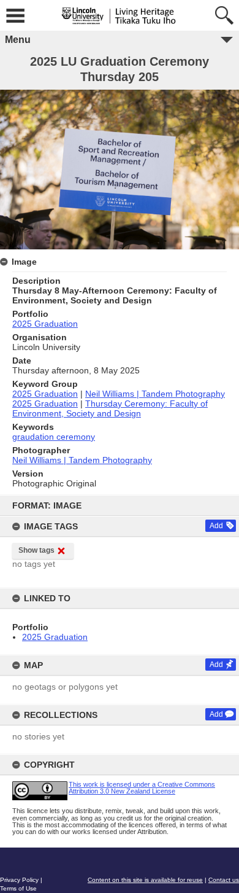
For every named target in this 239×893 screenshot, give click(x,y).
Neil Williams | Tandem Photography (155, 394)
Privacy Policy (19, 879)
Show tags (36, 550)
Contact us (223, 879)
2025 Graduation (55, 637)
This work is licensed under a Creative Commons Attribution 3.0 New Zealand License (142, 788)
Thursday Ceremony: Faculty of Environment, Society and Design (110, 408)
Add (216, 525)
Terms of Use (18, 888)
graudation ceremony (53, 437)
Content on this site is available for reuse (145, 879)
